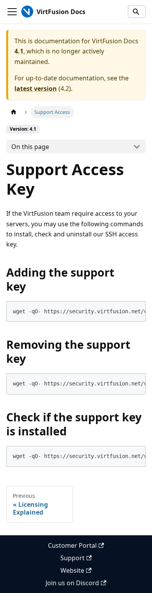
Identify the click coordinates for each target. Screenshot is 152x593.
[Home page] (13, 112)
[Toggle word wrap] (121, 311)
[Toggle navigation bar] (12, 12)
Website (72, 570)
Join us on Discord (72, 583)
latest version (35, 88)
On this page (30, 146)
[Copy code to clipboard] (135, 311)
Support (72, 558)
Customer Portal (72, 545)
